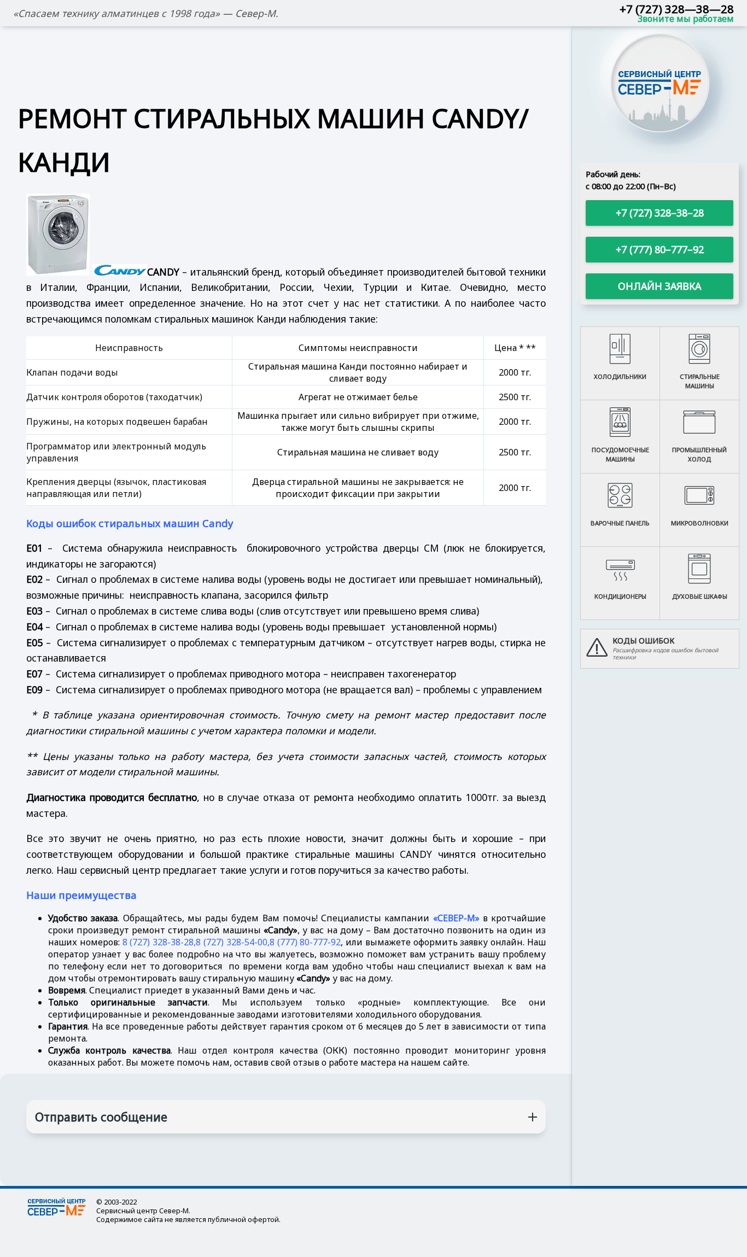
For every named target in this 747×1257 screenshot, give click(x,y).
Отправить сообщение (101, 1117)
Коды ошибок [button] (643, 640)
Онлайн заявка (659, 286)
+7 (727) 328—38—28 (677, 8)
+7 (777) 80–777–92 (660, 249)
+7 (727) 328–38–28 (660, 212)
